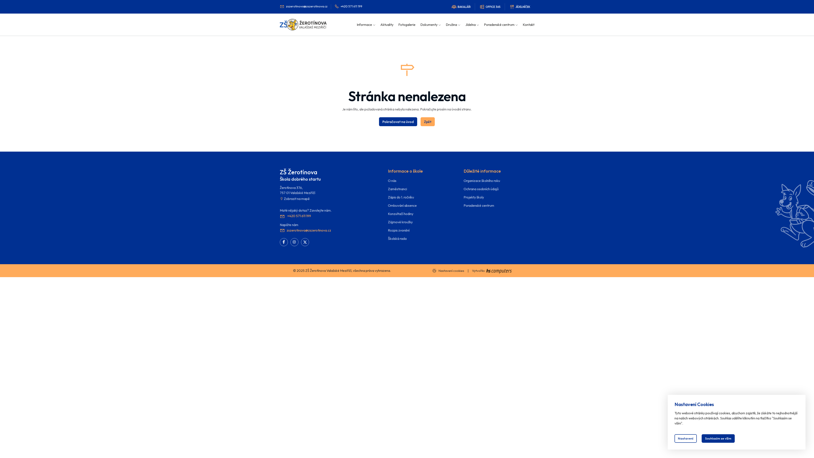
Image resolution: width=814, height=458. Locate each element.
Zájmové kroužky (400, 222)
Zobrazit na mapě (296, 199)
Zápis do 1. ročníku (401, 197)
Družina (451, 24)
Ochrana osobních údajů (481, 189)
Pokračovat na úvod (398, 122)
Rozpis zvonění (399, 230)
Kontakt (528, 24)
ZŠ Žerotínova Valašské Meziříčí (328, 270)
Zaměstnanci (397, 189)
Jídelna (470, 24)
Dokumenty (429, 24)
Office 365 (493, 6)
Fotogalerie (406, 24)
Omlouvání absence (402, 205)
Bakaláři (464, 6)
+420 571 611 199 (351, 6)
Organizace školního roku (482, 181)
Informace (364, 24)
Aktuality (386, 24)
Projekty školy (474, 197)
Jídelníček (523, 6)
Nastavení (685, 438)
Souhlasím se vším (718, 438)
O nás (392, 181)
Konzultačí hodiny (400, 214)
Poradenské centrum (499, 24)
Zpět (427, 122)
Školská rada (397, 238)
